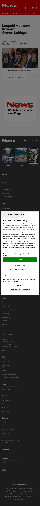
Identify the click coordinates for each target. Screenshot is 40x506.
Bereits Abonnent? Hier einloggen (20, 290)
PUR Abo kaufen (20, 285)
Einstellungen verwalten (20, 265)
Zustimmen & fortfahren (20, 259)
